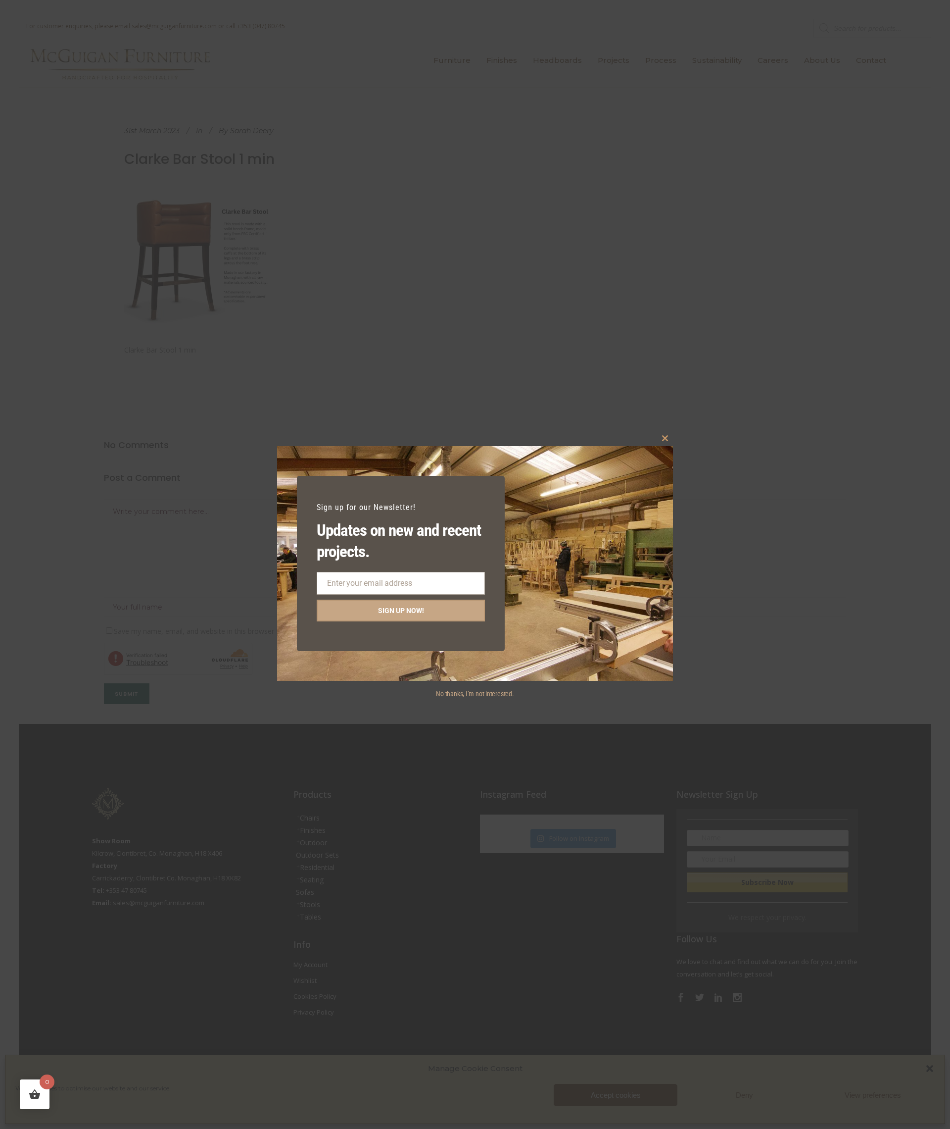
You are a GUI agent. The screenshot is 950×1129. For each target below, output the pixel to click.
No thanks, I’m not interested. (475, 694)
